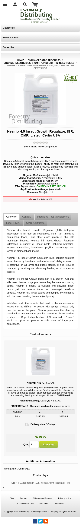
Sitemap (23, 498)
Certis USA (24, 468)
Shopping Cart (35, 4)
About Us (43, 503)
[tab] (11, 217)
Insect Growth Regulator (52, 483)
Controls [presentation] (26, 216)
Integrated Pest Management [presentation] (53, 216)
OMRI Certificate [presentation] (35, 223)
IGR (13, 483)
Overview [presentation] (11, 216)
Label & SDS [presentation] (13, 223)
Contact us (59, 503)
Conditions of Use (25, 503)
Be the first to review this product (40, 146)
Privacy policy (64, 498)
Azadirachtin (27, 483)
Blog (12, 498)
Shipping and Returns (42, 498)
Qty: (26, 444)
